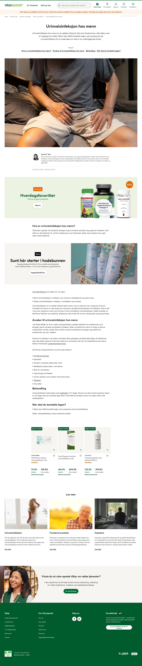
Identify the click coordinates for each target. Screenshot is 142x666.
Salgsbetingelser (10, 626)
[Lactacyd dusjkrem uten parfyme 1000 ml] (98, 440)
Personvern (8, 633)
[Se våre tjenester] (71, 584)
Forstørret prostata (41, 356)
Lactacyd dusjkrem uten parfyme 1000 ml (93, 459)
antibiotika (64, 393)
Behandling (90, 51)
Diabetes (37, 380)
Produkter (34, 5)
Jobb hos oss (42, 630)
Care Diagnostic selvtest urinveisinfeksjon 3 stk (67, 457)
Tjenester (41, 626)
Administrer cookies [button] (19, 655)
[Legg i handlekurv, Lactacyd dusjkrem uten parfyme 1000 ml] (107, 450)
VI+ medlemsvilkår (10, 630)
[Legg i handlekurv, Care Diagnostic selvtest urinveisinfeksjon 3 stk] (81, 450)
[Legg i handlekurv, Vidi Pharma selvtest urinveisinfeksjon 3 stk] (54, 450)
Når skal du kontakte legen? (109, 51)
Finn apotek (42, 622)
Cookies (7, 637)
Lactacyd (88, 455)
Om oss (40, 618)
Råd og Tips (46, 5)
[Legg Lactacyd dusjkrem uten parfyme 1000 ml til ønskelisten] (107, 456)
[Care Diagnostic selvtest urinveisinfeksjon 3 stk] (71, 440)
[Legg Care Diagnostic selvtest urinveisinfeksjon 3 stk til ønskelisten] (81, 456)
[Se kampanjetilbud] (38, 197)
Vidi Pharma (35, 455)
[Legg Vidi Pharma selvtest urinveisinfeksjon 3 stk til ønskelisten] (54, 456)
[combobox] (74, 5)
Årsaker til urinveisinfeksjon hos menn (68, 51)
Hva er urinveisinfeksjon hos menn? (36, 51)
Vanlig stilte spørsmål (11, 618)
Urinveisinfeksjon (39, 292)
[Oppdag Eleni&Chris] (38, 263)
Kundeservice (9, 622)
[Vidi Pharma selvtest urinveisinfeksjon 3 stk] (44, 440)
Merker (28, 655)
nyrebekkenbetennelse (57, 344)
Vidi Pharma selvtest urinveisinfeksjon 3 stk (39, 459)
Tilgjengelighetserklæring (46, 637)
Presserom (41, 633)
